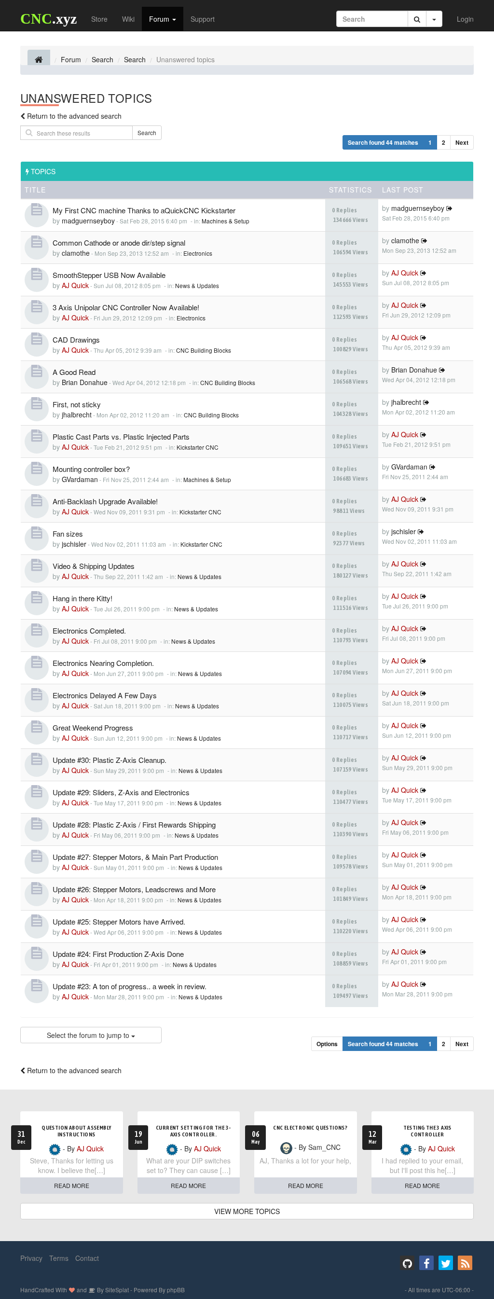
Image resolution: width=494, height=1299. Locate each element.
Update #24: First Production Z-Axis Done (118, 954)
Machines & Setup (225, 221)
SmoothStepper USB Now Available (109, 275)
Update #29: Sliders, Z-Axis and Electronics (121, 792)
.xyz (48, 19)
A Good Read (74, 372)
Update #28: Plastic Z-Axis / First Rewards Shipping (134, 824)
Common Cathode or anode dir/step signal (119, 242)
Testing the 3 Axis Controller (427, 1131)
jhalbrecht (77, 414)
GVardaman (80, 479)
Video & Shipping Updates (94, 566)
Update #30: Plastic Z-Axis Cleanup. (109, 760)
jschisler (74, 544)
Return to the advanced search (74, 116)
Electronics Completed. (89, 630)
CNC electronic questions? (310, 1127)
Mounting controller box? (91, 469)
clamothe (76, 253)
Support (203, 19)
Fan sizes (68, 533)
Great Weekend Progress (93, 727)
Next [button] (461, 142)
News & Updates (197, 285)
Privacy (31, 1258)
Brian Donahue (85, 382)
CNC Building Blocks (203, 350)
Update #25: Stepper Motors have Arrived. (119, 921)
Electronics (197, 253)
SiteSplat (116, 1289)
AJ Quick (75, 285)
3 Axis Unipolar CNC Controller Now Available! (126, 307)
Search (146, 132)
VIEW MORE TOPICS (247, 1211)
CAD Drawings (76, 339)
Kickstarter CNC (198, 447)
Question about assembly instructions (76, 1131)
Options (327, 1043)
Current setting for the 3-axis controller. (193, 1131)
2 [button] (443, 142)
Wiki (128, 19)
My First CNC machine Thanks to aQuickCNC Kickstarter (144, 210)
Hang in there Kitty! (82, 598)
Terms (59, 1258)
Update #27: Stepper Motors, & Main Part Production (135, 857)
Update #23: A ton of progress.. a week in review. (129, 986)
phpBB (176, 1289)
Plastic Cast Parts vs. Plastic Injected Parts (121, 436)
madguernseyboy (88, 220)
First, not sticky (77, 404)
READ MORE (71, 1185)
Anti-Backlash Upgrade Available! (105, 501)
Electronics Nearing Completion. (103, 663)
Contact (87, 1258)
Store (99, 19)
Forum (160, 19)
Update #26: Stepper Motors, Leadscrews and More (134, 889)
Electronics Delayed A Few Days (105, 695)
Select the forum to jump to (89, 1035)
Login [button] (465, 19)
